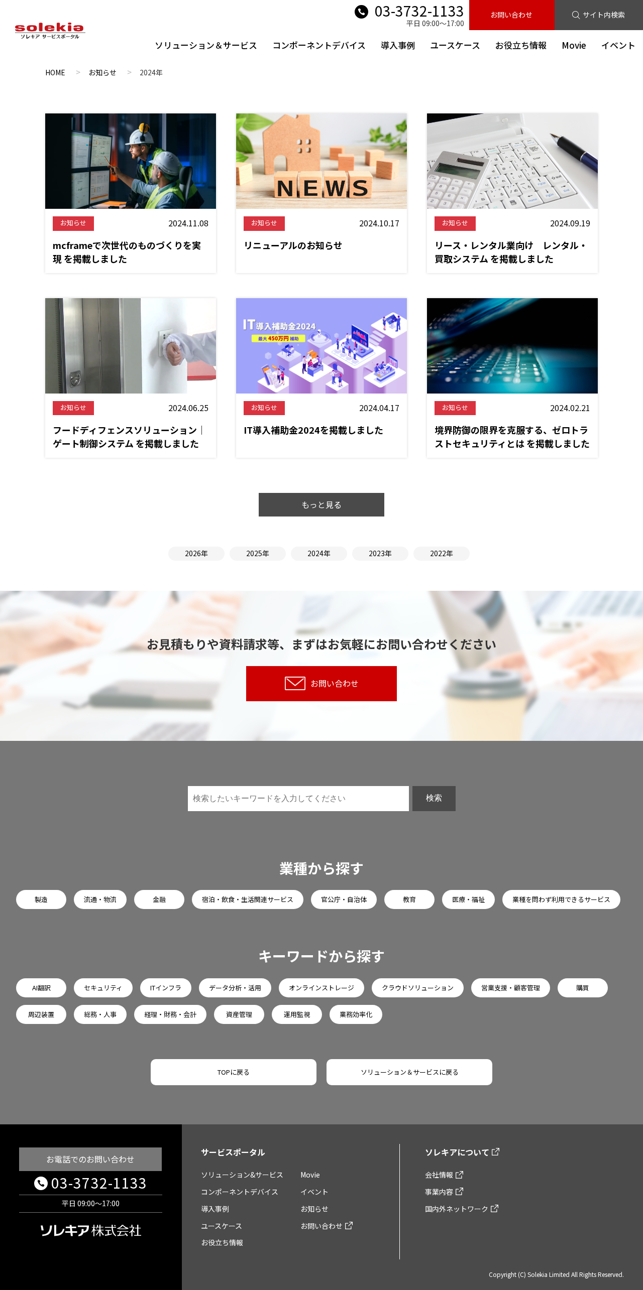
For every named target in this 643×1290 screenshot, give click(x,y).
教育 (409, 899)
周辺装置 (41, 1014)
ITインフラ (165, 987)
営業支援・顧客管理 (510, 987)
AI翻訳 (41, 987)
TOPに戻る (234, 1072)
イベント (618, 45)
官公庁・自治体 (344, 899)
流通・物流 (100, 899)
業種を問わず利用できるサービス (561, 899)
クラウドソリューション (418, 987)
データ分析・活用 (235, 987)
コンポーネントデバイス (319, 45)
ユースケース (455, 45)
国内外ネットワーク (456, 1209)
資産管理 (239, 1014)
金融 (159, 899)
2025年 (257, 553)
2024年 (319, 553)
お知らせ (314, 1209)
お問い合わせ (511, 15)
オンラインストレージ (321, 987)
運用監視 (297, 1014)
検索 (434, 798)
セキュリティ (103, 987)
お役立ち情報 (521, 45)
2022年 (441, 553)
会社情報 (439, 1175)
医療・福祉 (468, 899)
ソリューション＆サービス (206, 45)
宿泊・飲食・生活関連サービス (247, 899)
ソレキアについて (457, 1152)
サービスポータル (233, 1152)
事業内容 (439, 1192)
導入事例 (398, 45)
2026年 (196, 553)
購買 (582, 987)
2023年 (380, 553)
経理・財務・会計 (170, 1014)
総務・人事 (100, 1014)
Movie (574, 45)
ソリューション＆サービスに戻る (410, 1072)
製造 (41, 899)
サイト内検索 (604, 15)
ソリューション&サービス (242, 1175)
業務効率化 (356, 1014)
